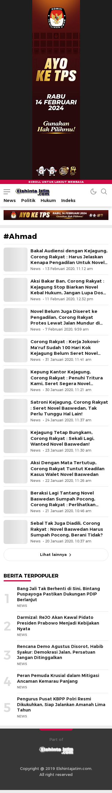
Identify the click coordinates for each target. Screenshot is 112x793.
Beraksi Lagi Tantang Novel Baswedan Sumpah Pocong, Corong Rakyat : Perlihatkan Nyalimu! (63, 501)
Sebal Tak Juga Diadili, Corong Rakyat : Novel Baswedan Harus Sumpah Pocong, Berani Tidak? (66, 529)
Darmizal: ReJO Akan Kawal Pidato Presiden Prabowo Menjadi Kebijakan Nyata (58, 623)
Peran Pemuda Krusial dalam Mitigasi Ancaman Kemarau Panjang (58, 678)
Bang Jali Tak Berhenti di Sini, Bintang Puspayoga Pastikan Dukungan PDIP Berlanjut (58, 594)
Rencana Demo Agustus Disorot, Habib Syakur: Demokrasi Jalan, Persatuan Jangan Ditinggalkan (60, 652)
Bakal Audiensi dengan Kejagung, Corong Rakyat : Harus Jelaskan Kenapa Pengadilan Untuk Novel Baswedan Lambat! (69, 259)
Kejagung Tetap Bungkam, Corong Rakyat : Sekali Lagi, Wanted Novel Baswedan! (62, 438)
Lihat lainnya (53, 554)
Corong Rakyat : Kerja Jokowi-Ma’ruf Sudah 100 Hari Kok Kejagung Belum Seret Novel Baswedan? (65, 350)
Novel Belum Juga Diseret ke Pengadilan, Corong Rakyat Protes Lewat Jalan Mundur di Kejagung (65, 320)
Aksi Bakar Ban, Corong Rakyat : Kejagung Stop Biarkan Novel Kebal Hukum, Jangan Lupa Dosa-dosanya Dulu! (69, 289)
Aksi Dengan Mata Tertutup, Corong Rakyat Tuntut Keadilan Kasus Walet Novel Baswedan (67, 468)
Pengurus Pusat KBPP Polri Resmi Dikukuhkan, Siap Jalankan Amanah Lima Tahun (61, 704)
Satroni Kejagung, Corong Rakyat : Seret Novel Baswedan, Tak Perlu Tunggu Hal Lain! (69, 407)
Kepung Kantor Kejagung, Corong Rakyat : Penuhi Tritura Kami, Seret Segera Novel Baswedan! (66, 380)
